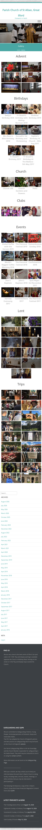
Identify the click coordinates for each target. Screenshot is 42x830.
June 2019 (4, 564)
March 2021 (5, 548)
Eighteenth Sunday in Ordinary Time (15, 808)
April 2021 (4, 544)
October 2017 (5, 603)
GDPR (12, 791)
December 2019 (6, 556)
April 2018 (4, 587)
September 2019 (6, 560)
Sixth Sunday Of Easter (11, 819)
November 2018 (6, 576)
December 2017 (6, 599)
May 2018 (4, 583)
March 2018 (5, 591)
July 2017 (4, 614)
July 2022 (4, 537)
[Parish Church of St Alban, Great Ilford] (21, 42)
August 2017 (5, 610)
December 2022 (6, 529)
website (23, 744)
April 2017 (4, 626)
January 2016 (5, 630)
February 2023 (6, 525)
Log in (3, 640)
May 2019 (4, 568)
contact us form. (17, 756)
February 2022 (6, 540)
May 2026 (4, 509)
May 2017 (4, 622)
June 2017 (4, 618)
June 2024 (4, 521)
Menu (21, 21)
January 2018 (5, 595)
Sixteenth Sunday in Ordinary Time (14, 816)
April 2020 (4, 552)
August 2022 (5, 533)
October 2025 (5, 517)
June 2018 (4, 579)
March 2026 (5, 513)
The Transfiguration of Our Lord (14, 805)
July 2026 (4, 506)
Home (18, 50)
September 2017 (6, 607)
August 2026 (5, 502)
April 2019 (4, 572)
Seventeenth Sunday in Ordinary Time (15, 812)
